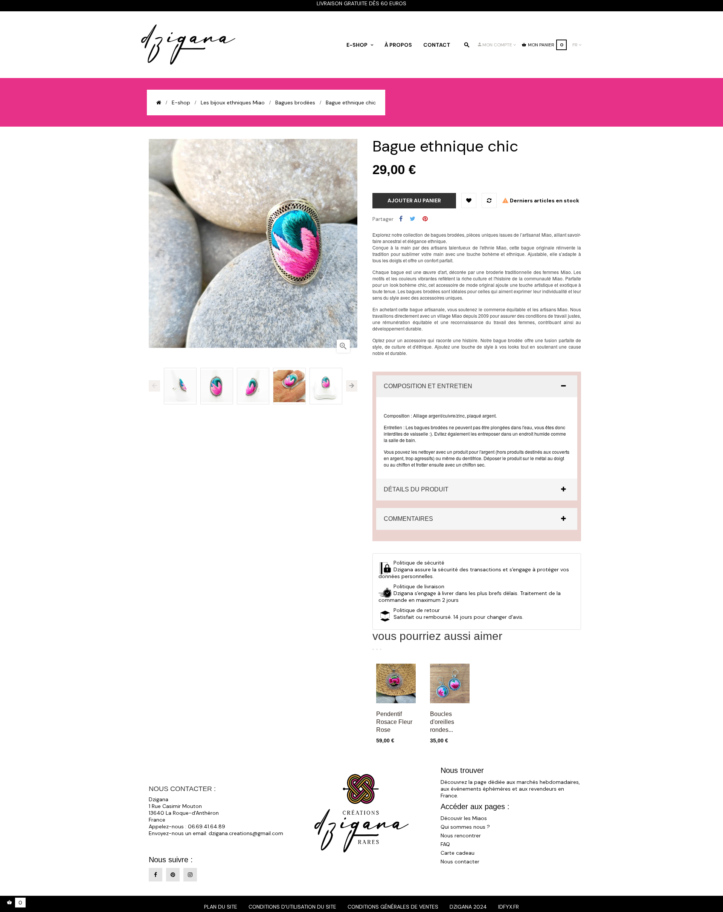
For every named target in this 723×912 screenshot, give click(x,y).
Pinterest (425, 219)
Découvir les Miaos (464, 818)
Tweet (412, 219)
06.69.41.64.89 (206, 826)
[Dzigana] (188, 44)
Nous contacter (460, 861)
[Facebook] (155, 874)
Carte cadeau (457, 852)
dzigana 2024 (468, 906)
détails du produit (416, 489)
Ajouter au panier (414, 200)
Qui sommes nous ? (465, 826)
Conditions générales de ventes (393, 906)
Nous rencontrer (461, 835)
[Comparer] (489, 200)
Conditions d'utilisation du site (292, 906)
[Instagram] (190, 874)
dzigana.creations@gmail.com (246, 833)
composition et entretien (428, 386)
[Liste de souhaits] (468, 200)
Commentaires (408, 519)
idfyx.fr (508, 906)
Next (351, 386)
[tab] (476, 386)
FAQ (445, 844)
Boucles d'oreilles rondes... (442, 722)
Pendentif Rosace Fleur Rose (394, 722)
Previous (154, 386)
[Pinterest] (173, 874)
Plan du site (220, 906)
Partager (401, 219)
